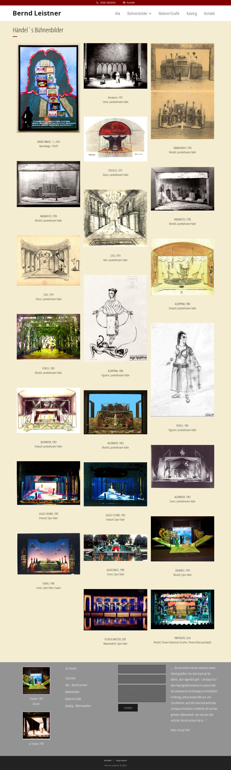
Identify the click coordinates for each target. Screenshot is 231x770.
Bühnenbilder (137, 13)
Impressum (121, 760)
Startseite (70, 678)
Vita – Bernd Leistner (76, 685)
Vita (117, 13)
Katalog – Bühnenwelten (78, 706)
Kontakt (130, 2)
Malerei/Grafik (169, 13)
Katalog (192, 13)
